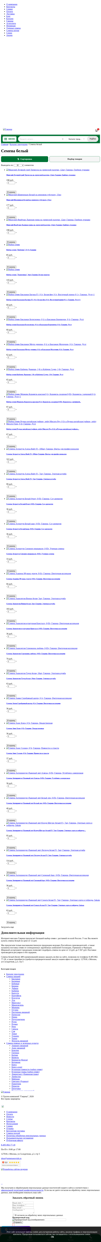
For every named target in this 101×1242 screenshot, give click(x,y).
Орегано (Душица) (20, 1081)
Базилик (15, 1050)
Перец (14, 1017)
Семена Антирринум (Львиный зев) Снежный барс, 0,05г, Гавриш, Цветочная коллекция (40, 880)
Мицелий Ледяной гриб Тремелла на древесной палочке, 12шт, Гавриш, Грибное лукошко (40, 175)
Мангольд (16, 1003)
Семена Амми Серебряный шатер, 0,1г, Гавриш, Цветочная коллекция (33, 703)
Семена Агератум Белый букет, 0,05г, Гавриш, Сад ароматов (29, 504)
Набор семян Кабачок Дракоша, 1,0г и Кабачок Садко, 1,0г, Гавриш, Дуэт (34, 374)
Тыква (14, 1038)
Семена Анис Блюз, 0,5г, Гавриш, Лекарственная (25, 728)
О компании (11, 4)
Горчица (15, 1053)
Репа (14, 1026)
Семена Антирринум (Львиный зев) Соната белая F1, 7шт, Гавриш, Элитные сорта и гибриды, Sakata (45, 905)
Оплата (9, 11)
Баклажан (16, 979)
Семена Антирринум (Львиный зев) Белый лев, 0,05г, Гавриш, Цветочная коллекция (38, 803)
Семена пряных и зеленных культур (22, 1043)
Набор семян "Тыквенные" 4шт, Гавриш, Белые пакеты (28, 275)
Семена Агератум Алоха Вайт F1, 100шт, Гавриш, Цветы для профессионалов (36, 454)
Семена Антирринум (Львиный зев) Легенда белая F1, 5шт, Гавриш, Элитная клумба (39, 855)
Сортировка (24, 159)
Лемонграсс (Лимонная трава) (25, 1074)
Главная (4, 144)
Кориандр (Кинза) (20, 1060)
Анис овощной (18, 1048)
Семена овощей (13, 976)
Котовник (16, 1062)
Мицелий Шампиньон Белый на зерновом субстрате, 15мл (28, 200)
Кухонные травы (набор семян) (25, 1072)
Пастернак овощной (21, 1012)
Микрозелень (18, 1005)
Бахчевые (16, 981)
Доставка (10, 14)
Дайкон (15, 988)
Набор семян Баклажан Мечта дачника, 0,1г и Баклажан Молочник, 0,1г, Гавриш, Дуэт (40, 349)
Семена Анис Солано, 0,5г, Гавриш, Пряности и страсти (27, 753)
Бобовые (15, 984)
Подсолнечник (18, 1019)
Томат (14, 1034)
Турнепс (15, 1036)
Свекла (15, 1029)
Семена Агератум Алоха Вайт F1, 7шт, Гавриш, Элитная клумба (31, 479)
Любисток (16, 1076)
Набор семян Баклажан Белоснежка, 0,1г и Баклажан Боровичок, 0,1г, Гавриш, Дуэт (39, 325)
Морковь (15, 1007)
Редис (14, 1022)
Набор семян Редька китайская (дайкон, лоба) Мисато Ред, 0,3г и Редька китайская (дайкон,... (42, 429)
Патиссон (16, 1014)
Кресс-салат (17, 1067)
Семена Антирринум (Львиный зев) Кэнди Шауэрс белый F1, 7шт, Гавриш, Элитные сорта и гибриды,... (46, 830)
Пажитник (16, 1084)
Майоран (16, 1079)
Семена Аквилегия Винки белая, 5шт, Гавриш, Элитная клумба (30, 604)
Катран (15, 1055)
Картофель (16, 995)
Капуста (15, 993)
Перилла (15, 1086)
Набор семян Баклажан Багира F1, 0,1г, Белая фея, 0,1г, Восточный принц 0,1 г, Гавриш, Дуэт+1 (43, 300)
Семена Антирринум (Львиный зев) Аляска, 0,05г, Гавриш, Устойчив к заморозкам (38, 778)
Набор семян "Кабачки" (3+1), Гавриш (21, 250)
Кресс (14, 1065)
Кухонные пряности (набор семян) (27, 1069)
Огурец (15, 1010)
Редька (15, 1024)
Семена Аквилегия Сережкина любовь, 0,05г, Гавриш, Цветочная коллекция (35, 654)
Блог (8, 16)
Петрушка (16, 1088)
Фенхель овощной (20, 1041)
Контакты (10, 7)
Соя (13, 1031)
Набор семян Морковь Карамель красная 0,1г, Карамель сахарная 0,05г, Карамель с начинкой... (43, 402)
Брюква (15, 986)
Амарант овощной (20, 1045)
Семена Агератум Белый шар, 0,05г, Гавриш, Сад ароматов (29, 529)
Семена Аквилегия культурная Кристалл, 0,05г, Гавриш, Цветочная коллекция (36, 629)
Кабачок (15, 991)
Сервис (9, 9)
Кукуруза (16, 998)
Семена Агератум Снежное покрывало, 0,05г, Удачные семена (30, 554)
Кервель (15, 1057)
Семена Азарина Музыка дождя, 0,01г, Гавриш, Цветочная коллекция (33, 579)
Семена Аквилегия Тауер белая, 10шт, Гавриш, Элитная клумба (31, 678)
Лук (13, 1000)
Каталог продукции (18, 144)
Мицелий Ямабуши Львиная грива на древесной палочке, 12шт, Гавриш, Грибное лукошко (41, 225)
